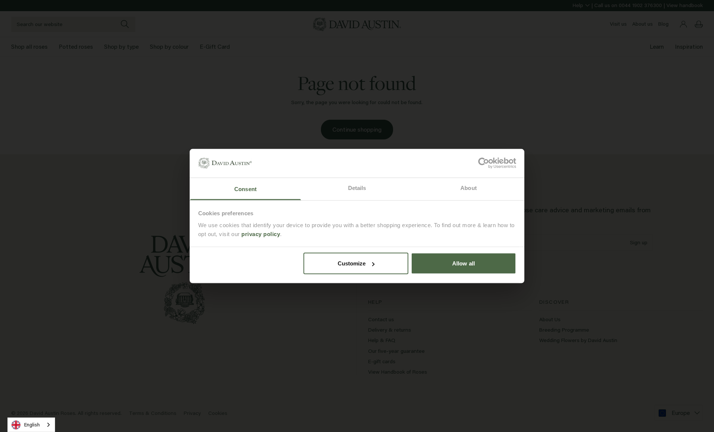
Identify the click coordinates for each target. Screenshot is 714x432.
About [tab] (468, 187)
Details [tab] (357, 187)
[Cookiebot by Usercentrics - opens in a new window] (483, 163)
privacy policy (260, 233)
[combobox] (31, 425)
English (32, 425)
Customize (352, 263)
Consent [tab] (245, 189)
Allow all (463, 263)
